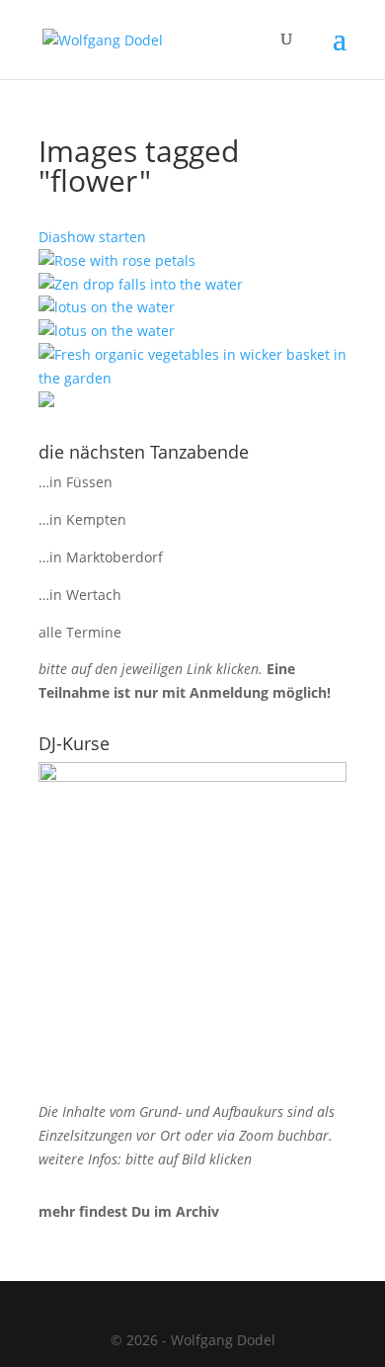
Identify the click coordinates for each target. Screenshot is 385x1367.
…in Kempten (82, 519)
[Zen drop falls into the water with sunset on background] (140, 284)
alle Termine (79, 632)
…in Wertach (79, 594)
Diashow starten (92, 236)
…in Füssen (75, 481)
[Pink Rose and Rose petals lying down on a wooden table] (116, 260)
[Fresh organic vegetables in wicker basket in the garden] (192, 378)
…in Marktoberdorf (100, 557)
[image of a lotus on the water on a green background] (106, 307)
